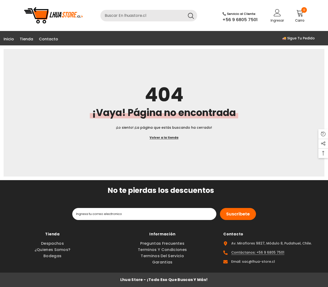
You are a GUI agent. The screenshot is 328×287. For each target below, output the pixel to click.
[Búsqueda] (148, 15)
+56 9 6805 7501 (240, 20)
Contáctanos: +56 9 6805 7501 (257, 252)
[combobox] (142, 15)
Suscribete (238, 214)
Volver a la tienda (164, 137)
